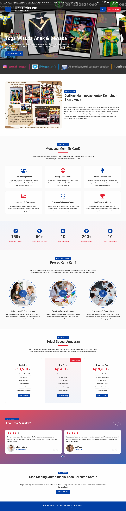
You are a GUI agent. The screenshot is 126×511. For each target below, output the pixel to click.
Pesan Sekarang (24, 396)
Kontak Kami (63, 492)
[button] (62, 69)
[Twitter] (111, 2)
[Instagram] (105, 2)
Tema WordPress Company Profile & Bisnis (66, 508)
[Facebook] (102, 2)
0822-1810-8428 (11, 2)
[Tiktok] (114, 2)
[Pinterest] (120, 2)
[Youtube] (108, 2)
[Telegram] (117, 2)
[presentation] (7, 44)
